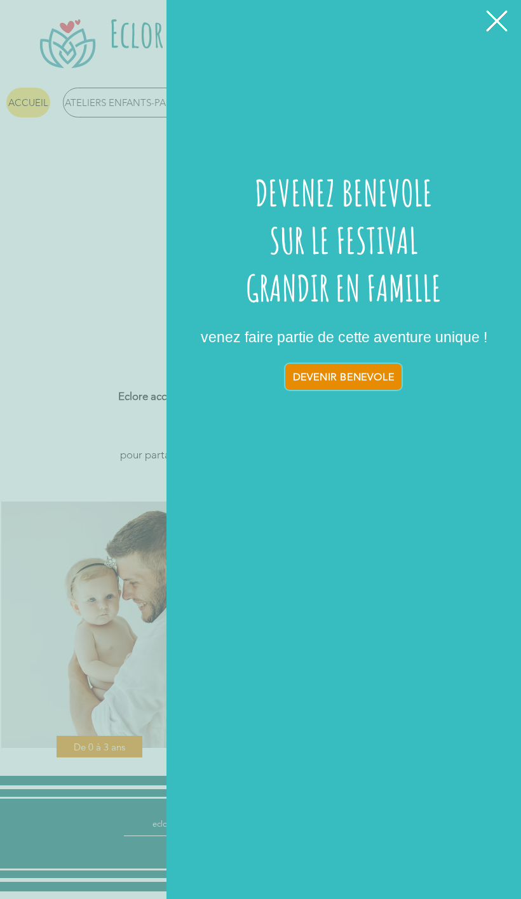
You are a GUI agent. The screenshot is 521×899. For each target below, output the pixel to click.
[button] (497, 21)
